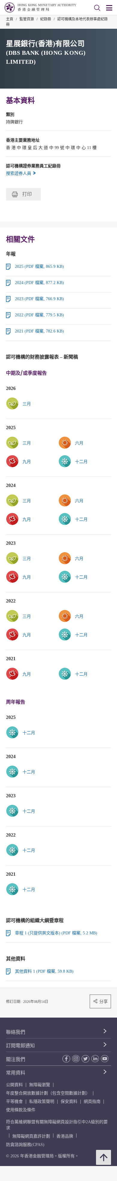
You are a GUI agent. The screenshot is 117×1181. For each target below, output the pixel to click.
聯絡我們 (15, 1032)
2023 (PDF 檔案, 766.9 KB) (39, 299)
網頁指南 (92, 1101)
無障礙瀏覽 (39, 1085)
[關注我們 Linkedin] (94, 1058)
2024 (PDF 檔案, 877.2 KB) (39, 282)
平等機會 (14, 1101)
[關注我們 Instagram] (75, 1058)
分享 (103, 1001)
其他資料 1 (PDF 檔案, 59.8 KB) (44, 971)
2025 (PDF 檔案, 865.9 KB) (39, 266)
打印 (27, 194)
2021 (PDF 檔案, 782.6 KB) (39, 331)
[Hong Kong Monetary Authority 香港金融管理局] (40, 7)
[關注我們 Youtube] (104, 1058)
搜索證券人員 (19, 173)
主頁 (9, 19)
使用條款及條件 (20, 1110)
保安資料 (69, 1101)
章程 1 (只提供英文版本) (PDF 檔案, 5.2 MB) (56, 933)
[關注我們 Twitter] (84, 1058)
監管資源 (27, 19)
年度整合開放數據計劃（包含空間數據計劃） (48, 1093)
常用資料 (15, 1072)
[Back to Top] (103, 1157)
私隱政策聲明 (41, 1101)
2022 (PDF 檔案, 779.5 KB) (39, 315)
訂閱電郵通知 (20, 1045)
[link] (84, 442)
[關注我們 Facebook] (65, 1058)
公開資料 (14, 1085)
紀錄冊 (45, 19)
